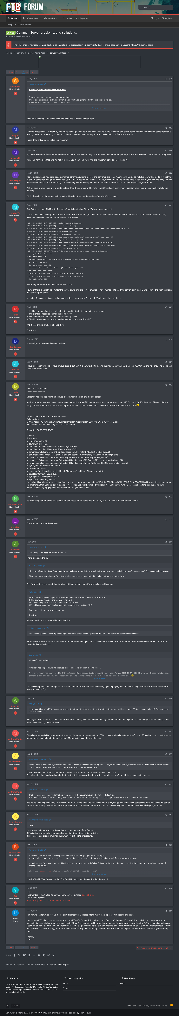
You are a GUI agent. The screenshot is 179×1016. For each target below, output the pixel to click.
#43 (170, 150)
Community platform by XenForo (32, 1013)
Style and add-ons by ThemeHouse (75, 1013)
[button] (40, 18)
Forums (66, 988)
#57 (170, 814)
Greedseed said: (36, 84)
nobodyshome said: (37, 628)
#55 (170, 754)
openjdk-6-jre (88, 895)
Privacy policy (149, 1006)
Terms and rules (134, 1006)
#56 (170, 784)
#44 (170, 173)
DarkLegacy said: (36, 547)
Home (65, 983)
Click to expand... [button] (99, 108)
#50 (170, 497)
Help (158, 1006)
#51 (170, 519)
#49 (170, 385)
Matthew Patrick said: (38, 759)
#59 (170, 888)
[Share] (166, 79)
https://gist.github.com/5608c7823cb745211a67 (49, 900)
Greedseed (13, 36)
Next (33, 72)
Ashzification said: (37, 789)
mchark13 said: (35, 566)
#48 (170, 362)
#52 (170, 542)
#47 (170, 339)
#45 (170, 205)
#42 (170, 128)
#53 (170, 698)
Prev (11, 72)
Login (122, 983)
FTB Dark (15, 1006)
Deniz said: (33, 655)
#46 (170, 307)
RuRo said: (33, 592)
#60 (170, 911)
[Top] (169, 1005)
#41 (170, 79)
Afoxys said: (34, 704)
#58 (170, 845)
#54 (170, 731)
